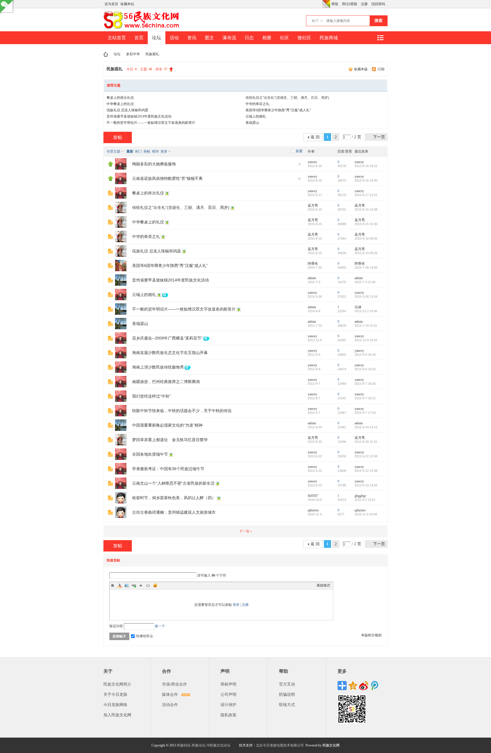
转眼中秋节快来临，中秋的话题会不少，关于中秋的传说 (182, 410)
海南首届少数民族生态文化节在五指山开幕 (170, 352)
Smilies (155, 585)
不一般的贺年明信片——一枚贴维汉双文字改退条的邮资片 (151, 123)
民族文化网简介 (117, 684)
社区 (284, 37)
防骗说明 (287, 694)
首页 (138, 37)
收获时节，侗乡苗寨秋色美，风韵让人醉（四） (174, 497)
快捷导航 (380, 38)
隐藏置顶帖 (299, 164)
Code (148, 585)
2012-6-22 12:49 (366, 456)
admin (312, 278)
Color (119, 585)
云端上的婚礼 (256, 116)
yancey (312, 162)
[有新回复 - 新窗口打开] (110, 194)
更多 (164, 151)
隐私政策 (228, 715)
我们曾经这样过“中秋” (151, 396)
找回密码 (378, 4)
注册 (364, 4)
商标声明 (228, 684)
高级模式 (323, 585)
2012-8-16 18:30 (366, 180)
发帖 (117, 137)
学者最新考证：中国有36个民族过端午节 (168, 468)
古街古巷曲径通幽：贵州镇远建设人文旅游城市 (174, 512)
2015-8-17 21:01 (366, 195)
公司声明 (228, 694)
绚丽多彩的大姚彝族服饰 (154, 164)
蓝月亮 (313, 205)
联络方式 (287, 705)
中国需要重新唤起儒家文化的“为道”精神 (167, 425)
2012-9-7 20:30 (365, 383)
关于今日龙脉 (115, 694)
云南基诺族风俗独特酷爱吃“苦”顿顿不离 (167, 178)
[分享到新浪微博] (363, 685)
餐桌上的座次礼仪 (120, 98)
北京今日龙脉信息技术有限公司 (280, 745)
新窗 (299, 151)
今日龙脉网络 (115, 705)
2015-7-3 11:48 (365, 282)
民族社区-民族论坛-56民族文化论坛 (203, 745)
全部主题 (113, 151)
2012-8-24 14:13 (366, 427)
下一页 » (245, 531)
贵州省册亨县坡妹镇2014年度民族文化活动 (139, 116)
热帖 (146, 151)
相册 (266, 37)
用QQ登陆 (349, 4)
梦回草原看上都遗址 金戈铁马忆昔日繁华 (170, 439)
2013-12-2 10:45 (366, 311)
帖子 (315, 21)
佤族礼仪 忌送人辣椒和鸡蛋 (127, 110)
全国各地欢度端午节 (150, 454)
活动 (174, 37)
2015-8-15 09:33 (366, 253)
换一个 (160, 626)
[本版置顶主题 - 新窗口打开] (110, 165)
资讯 (191, 37)
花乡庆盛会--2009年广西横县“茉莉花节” (167, 338)
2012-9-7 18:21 (365, 398)
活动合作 (170, 705)
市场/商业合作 (174, 684)
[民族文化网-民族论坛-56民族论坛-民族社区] (142, 28)
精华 (155, 151)
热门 (138, 151)
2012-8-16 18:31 (366, 166)
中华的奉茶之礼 (257, 104)
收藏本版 (361, 69)
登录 (236, 605)
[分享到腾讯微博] (374, 685)
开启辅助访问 (320, 4)
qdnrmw (313, 510)
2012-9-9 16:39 (365, 354)
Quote (141, 585)
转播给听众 (144, 636)
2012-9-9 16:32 (365, 369)
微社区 (304, 37)
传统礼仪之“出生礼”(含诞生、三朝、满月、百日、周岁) (287, 98)
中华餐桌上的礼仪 (120, 104)
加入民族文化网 (117, 715)
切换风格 (326, 4)
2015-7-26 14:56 (366, 267)
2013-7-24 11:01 (366, 325)
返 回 (315, 137)
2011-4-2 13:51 (365, 499)
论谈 (358, 307)
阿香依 (313, 264)
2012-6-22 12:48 (366, 470)
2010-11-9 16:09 (366, 514)
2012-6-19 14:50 (366, 485)
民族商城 (329, 37)
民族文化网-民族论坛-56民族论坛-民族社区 (105, 54)
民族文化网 (331, 745)
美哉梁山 (252, 123)
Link (134, 585)
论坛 (156, 37)
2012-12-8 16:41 (366, 340)
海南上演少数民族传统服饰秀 (158, 367)
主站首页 (117, 37)
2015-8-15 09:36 (366, 238)
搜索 (378, 20)
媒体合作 (170, 694)
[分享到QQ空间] (352, 685)
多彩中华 (133, 54)
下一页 (379, 137)
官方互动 (287, 684)
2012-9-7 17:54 (365, 412)
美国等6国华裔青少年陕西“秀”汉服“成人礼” (278, 110)
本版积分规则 (371, 635)
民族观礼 (152, 54)
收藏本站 (127, 4)
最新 (129, 151)
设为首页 (111, 4)
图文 (209, 37)
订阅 (381, 69)
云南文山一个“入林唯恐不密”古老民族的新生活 (173, 483)
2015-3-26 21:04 (366, 296)
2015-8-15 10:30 (366, 224)
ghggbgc (360, 496)
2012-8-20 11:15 (366, 441)
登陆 (334, 4)
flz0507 (313, 496)
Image (127, 585)
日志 (249, 37)
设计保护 (228, 705)
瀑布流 (229, 37)
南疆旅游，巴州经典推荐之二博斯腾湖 (166, 381)
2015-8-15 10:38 (366, 209)
